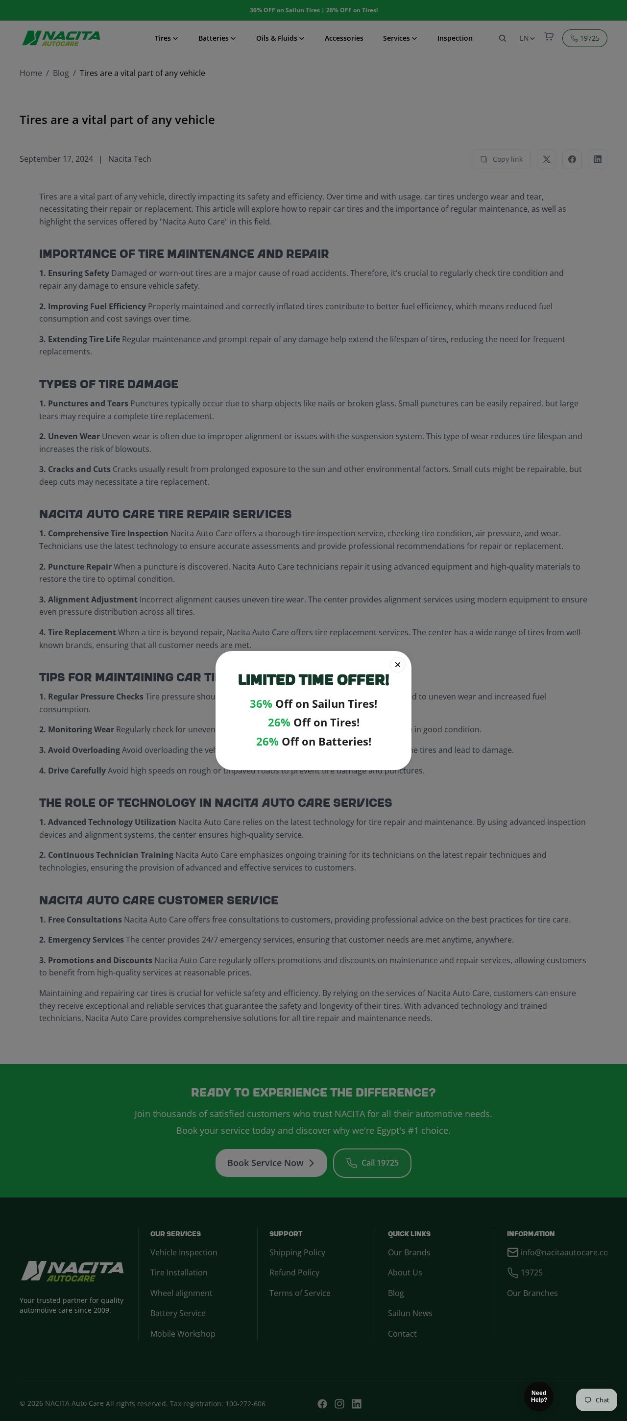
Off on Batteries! (313, 741)
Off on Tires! (314, 722)
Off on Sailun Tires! (313, 704)
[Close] (398, 665)
